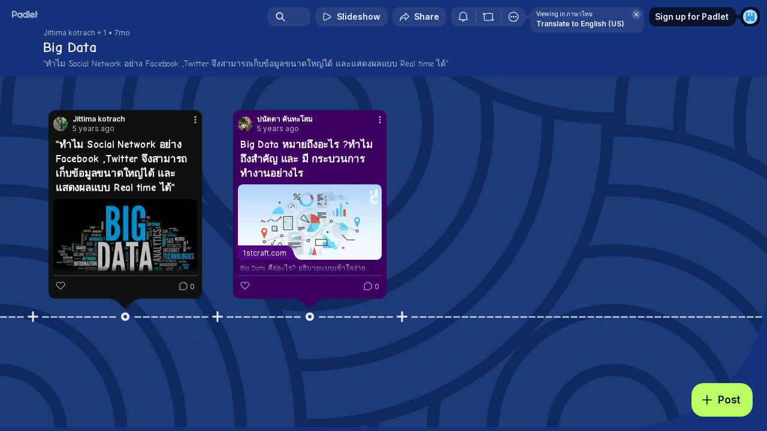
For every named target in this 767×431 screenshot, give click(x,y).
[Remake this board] (488, 16)
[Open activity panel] (463, 16)
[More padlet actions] (514, 16)
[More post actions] (195, 120)
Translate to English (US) (580, 23)
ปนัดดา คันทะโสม (285, 119)
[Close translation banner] (636, 14)
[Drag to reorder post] (125, 316)
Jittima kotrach (69, 33)
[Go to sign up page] (750, 16)
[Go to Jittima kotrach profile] (60, 124)
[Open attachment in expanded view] (125, 248)
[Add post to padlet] (33, 317)
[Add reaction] (60, 285)
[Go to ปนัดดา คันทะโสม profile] (245, 124)
